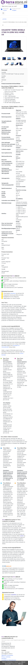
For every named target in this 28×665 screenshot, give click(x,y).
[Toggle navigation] (3, 13)
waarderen (13, 293)
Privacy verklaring (5, 656)
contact (22, 535)
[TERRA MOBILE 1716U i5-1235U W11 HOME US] (14, 46)
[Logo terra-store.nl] (14, 2)
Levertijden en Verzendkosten (8, 660)
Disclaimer (3, 658)
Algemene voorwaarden (7, 655)
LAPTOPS (4, 19)
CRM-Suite (20, 663)
